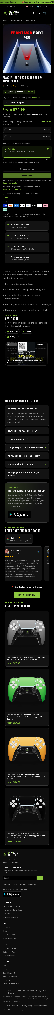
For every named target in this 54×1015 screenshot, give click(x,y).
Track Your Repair (10, 938)
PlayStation (7, 927)
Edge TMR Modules (10, 917)
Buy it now (27, 175)
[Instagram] (3, 7)
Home (5, 20)
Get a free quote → (11, 183)
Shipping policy (23, 1010)
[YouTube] (11, 7)
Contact (6, 969)
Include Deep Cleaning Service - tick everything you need (17, 122)
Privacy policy (27, 1006)
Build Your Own (9, 913)
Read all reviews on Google (28, 587)
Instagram (14, 337)
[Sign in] (39, 13)
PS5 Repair (30, 20)
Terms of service (40, 1006)
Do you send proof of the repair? (23, 456)
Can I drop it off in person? (20, 464)
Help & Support (9, 973)
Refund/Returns (9, 1010)
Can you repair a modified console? (25, 447)
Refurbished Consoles (12, 906)
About (5, 966)
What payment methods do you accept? (23, 474)
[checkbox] (27, 130)
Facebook (32, 884)
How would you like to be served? (16, 143)
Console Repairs (17, 20)
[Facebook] (14, 7)
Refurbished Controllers (12, 910)
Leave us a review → (27, 594)
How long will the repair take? (22, 408)
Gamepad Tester (10, 948)
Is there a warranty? (17, 439)
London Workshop (10, 976)
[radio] (27, 152)
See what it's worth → (12, 189)
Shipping (6, 980)
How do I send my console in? (22, 431)
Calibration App (9, 952)
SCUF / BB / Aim (9, 934)
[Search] (34, 13)
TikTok (28, 331)
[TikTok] (7, 7)
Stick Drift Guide (9, 955)
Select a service (27, 169)
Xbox (5, 931)
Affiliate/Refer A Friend (12, 984)
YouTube (14, 331)
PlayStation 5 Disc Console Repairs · (21, 98)
